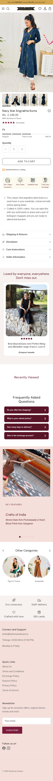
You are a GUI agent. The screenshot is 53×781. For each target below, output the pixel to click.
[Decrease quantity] (5, 149)
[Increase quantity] (22, 149)
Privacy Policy (9, 685)
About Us (7, 666)
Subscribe (12, 730)
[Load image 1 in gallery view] (26, 52)
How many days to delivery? (19, 427)
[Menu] (3, 9)
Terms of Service (10, 690)
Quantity (6, 143)
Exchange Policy (10, 676)
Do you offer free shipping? (19, 410)
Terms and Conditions (13, 671)
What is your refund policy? (19, 418)
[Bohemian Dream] (26, 8)
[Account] (45, 9)
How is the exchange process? (20, 435)
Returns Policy (9, 681)
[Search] (9, 9)
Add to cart (26, 161)
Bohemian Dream (16, 771)
